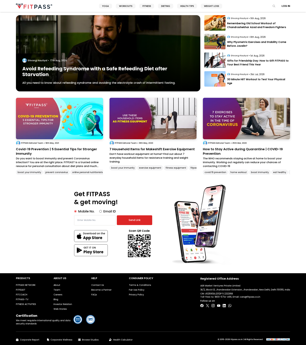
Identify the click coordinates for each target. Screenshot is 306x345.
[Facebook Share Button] (202, 305)
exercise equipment (150, 167)
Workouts (125, 6)
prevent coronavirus (56, 172)
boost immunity (260, 172)
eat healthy (279, 172)
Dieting (165, 6)
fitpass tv (195, 167)
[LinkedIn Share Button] (224, 305)
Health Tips (187, 6)
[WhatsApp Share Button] (229, 305)
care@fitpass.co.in (250, 296)
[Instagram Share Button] (213, 305)
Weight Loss (211, 6)
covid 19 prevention (215, 172)
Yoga (105, 6)
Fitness (146, 6)
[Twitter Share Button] (207, 305)
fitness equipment (176, 167)
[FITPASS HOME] (34, 6)
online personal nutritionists (87, 172)
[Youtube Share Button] (218, 305)
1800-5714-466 (223, 296)
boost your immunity (29, 172)
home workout (238, 172)
